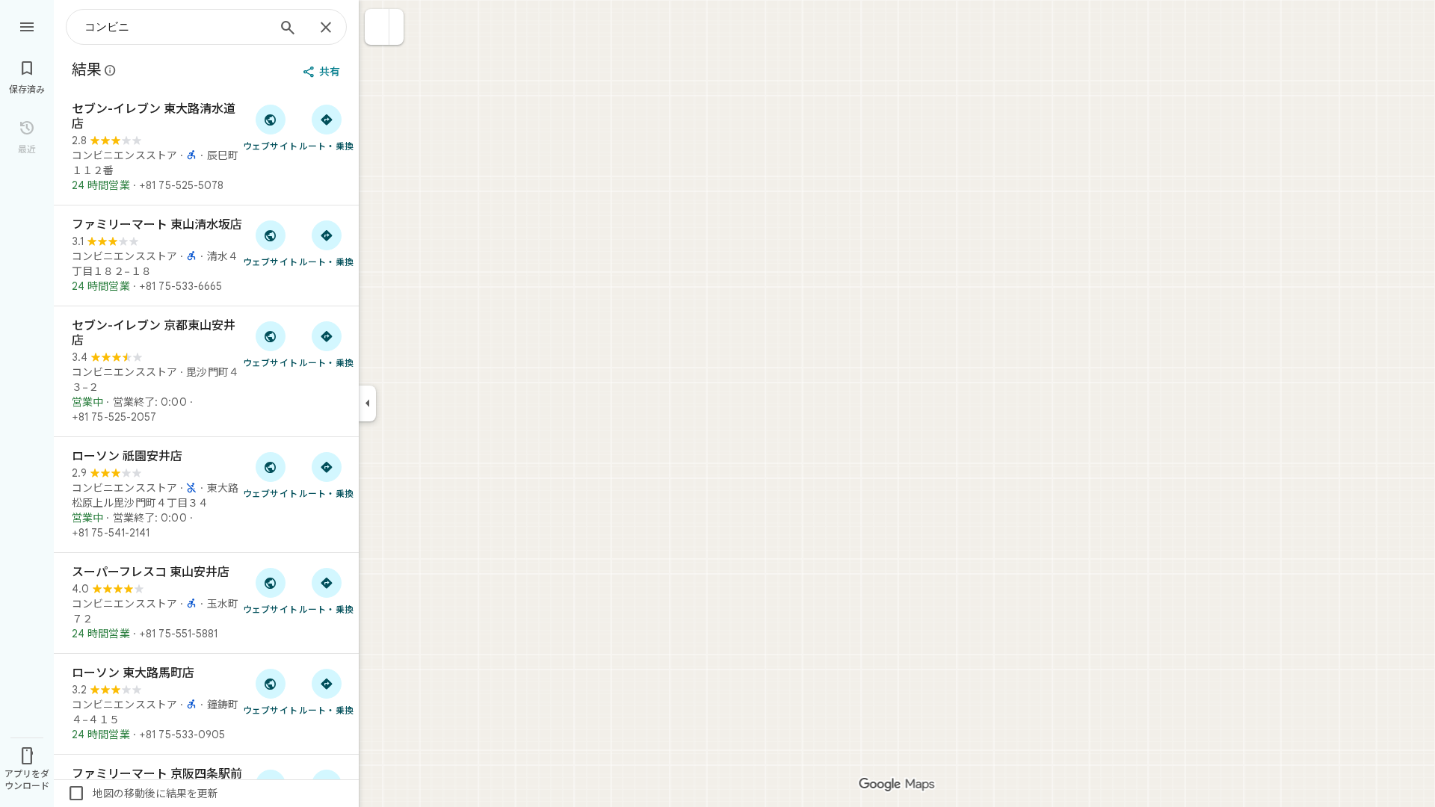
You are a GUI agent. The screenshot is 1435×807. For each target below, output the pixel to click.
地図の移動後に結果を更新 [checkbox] (142, 794)
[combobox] (175, 27)
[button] (377, 27)
